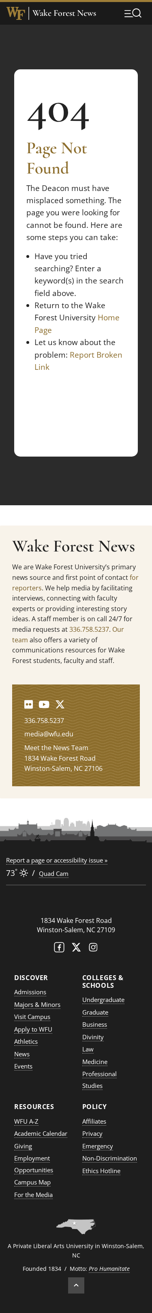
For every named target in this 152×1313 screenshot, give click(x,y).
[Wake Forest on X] (76, 949)
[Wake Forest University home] (15, 13)
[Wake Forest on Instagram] (93, 949)
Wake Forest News (64, 13)
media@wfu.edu (48, 733)
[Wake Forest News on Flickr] (28, 704)
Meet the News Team (56, 747)
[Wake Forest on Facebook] (59, 949)
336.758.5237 (89, 629)
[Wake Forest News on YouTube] (44, 704)
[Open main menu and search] (133, 13)
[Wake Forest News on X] (60, 704)
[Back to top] (76, 1285)
